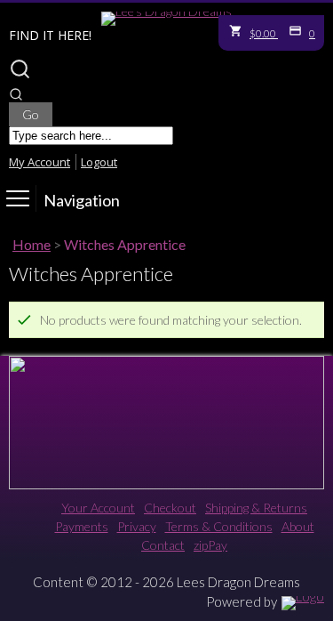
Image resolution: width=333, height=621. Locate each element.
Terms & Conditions (219, 526)
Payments (81, 526)
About (297, 526)
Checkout (170, 507)
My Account (39, 162)
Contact (163, 544)
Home (31, 244)
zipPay (210, 544)
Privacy (136, 526)
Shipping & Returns (256, 507)
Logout (99, 162)
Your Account (98, 507)
